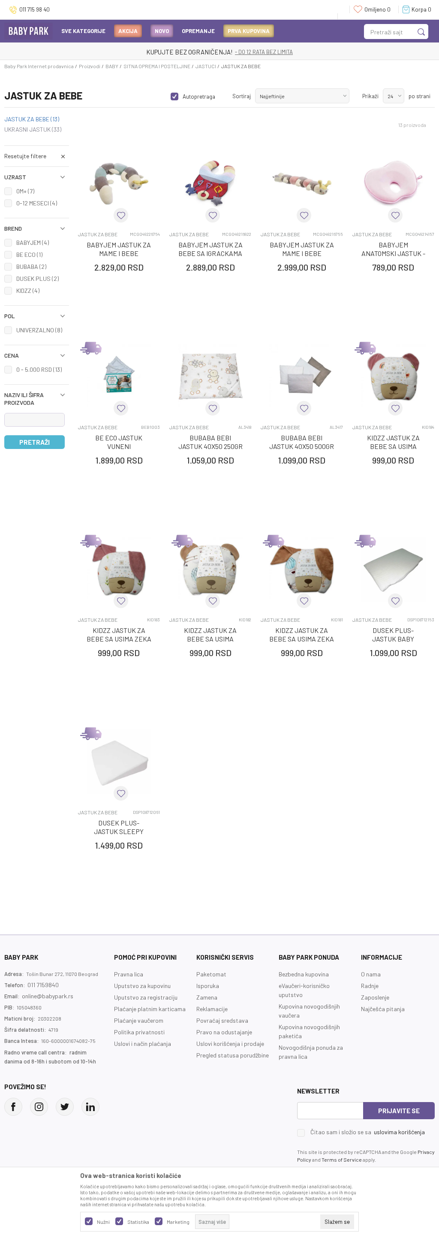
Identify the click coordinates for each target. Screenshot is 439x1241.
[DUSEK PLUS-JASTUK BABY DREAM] (393, 569)
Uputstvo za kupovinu (142, 985)
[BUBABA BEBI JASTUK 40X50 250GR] (210, 376)
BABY (111, 66)
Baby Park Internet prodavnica (39, 66)
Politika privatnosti (139, 1032)
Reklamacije (212, 1008)
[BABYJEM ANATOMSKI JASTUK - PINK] (393, 183)
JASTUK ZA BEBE (31, 119)
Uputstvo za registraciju (145, 997)
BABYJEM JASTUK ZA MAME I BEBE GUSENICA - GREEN (119, 253)
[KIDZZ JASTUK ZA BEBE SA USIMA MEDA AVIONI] (210, 569)
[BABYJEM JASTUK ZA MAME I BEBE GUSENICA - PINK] (301, 183)
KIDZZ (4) (27, 290)
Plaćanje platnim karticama (150, 1008)
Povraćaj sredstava (222, 1020)
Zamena (206, 997)
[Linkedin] (90, 1106)
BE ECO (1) (29, 254)
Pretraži (34, 442)
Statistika (138, 1221)
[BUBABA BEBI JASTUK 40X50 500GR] (301, 376)
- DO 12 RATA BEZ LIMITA (264, 51)
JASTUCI (205, 66)
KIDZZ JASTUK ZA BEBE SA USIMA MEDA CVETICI (393, 446)
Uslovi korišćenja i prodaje (230, 1043)
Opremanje (198, 30)
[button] (36, 156)
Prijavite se (399, 1110)
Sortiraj (241, 96)
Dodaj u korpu (128, 317)
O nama (371, 974)
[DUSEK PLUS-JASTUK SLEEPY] (119, 761)
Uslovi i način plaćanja (142, 1043)
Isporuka (207, 985)
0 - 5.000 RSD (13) (39, 369)
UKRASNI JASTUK (32, 130)
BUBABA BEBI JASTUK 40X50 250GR (210, 442)
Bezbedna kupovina (304, 974)
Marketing (178, 1221)
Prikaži (370, 96)
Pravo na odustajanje (224, 1032)
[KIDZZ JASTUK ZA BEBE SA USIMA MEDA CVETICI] (393, 376)
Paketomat (211, 974)
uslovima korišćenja (399, 1132)
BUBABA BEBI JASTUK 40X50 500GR (301, 442)
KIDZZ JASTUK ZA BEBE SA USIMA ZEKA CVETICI (119, 638)
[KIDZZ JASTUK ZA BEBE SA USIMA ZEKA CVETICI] (119, 569)
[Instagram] (39, 1106)
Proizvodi (89, 66)
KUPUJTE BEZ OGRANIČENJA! (189, 52)
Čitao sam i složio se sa (367, 1132)
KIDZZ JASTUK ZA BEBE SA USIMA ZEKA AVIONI (301, 638)
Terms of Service (342, 1160)
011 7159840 (43, 984)
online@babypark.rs (47, 996)
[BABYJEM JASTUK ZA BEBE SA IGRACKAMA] (210, 183)
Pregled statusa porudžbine (232, 1055)
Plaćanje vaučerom (138, 1020)
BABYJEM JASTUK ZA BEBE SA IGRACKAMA (210, 249)
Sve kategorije (83, 30)
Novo (162, 30)
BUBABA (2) (31, 266)
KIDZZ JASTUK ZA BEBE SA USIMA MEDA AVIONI (210, 638)
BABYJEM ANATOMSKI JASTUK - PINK (393, 253)
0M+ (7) (25, 191)
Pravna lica (128, 974)
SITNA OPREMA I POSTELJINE (156, 66)
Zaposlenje (375, 997)
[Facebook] (13, 1106)
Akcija (128, 30)
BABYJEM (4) (32, 242)
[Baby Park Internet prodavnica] (28, 30)
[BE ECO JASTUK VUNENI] (119, 376)
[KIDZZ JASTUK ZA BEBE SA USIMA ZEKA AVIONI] (301, 569)
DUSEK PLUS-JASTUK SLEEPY (119, 827)
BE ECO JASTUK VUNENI (118, 442)
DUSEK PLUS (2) (37, 278)
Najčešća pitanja (383, 1008)
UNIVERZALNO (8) (39, 330)
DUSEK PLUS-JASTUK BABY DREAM (393, 638)
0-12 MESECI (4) (36, 203)
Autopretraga (199, 96)
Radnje (370, 985)
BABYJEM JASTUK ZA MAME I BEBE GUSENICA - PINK (302, 253)
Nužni (103, 1221)
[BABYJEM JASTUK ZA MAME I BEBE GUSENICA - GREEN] (119, 183)
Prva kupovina (249, 30)
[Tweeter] (64, 1106)
